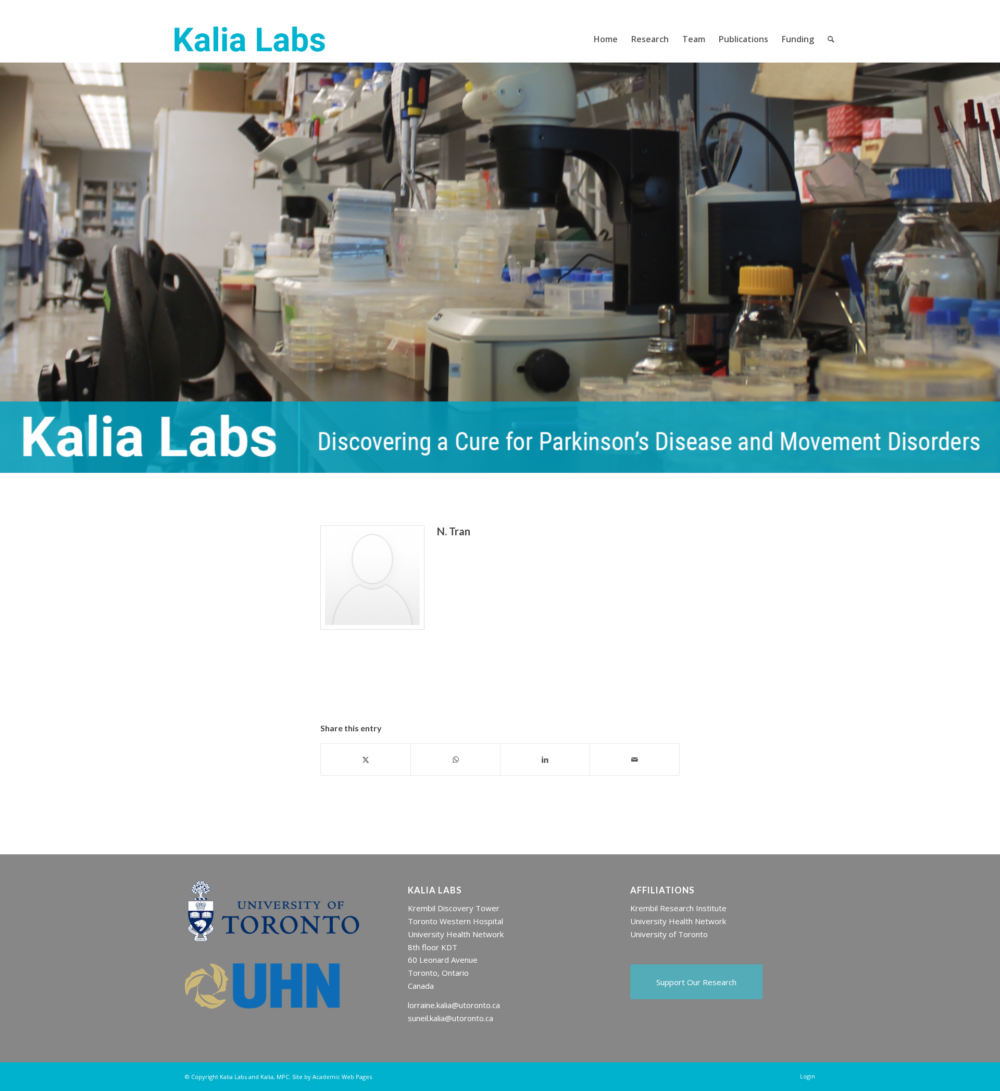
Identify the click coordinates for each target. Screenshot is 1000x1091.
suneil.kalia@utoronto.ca (450, 1018)
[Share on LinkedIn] (545, 759)
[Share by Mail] (634, 759)
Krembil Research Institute (678, 908)
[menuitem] (605, 39)
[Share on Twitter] (365, 759)
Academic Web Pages (342, 1077)
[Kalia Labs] (249, 39)
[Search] (831, 39)
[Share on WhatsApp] (455, 759)
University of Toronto (669, 934)
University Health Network (678, 921)
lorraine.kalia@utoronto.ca (454, 1005)
